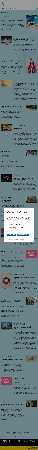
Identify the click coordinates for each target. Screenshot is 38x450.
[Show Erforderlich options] (30, 231)
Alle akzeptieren (11, 234)
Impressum (16, 239)
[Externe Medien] (7, 224)
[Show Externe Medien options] (30, 225)
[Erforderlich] (7, 231)
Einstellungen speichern (23, 234)
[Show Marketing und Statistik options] (30, 228)
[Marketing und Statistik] (7, 228)
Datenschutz (22, 239)
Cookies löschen (10, 239)
